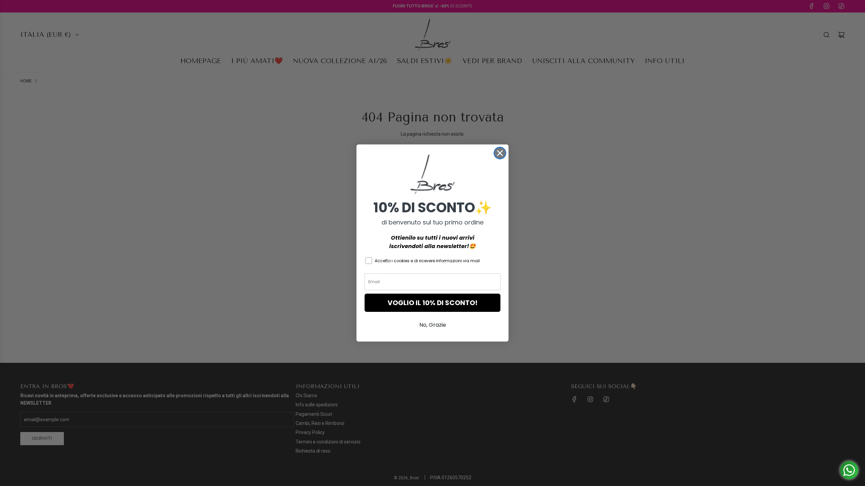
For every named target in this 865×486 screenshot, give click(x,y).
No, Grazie (432, 325)
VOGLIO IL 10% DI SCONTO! (432, 302)
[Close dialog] (500, 153)
